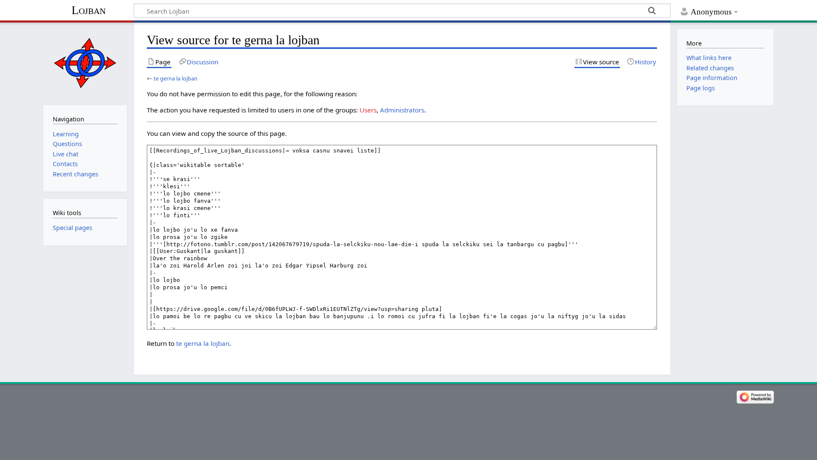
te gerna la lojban (175, 78)
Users (368, 110)
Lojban (88, 10)
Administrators (402, 110)
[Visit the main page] (84, 62)
